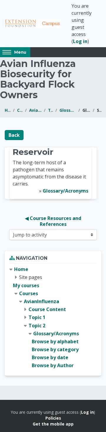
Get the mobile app (53, 424)
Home (8, 110)
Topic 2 (50, 110)
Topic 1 (37, 317)
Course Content (47, 309)
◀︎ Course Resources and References (53, 221)
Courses (20, 110)
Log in (80, 41)
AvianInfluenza (35, 110)
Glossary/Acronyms (67, 110)
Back (14, 135)
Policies (53, 418)
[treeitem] (53, 317)
